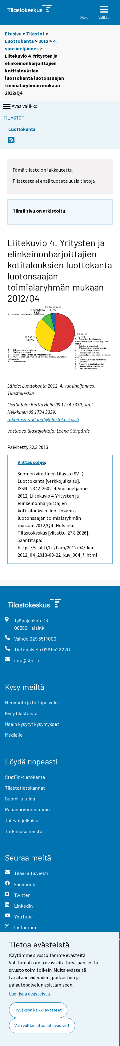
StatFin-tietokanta (25, 777)
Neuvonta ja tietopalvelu (31, 702)
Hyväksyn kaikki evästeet (38, 1010)
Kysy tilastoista (21, 713)
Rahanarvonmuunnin (27, 809)
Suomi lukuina (20, 798)
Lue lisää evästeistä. (30, 994)
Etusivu (13, 34)
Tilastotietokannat (25, 788)
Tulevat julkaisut (22, 820)
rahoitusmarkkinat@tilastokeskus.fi (43, 419)
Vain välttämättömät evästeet (41, 1025)
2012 (43, 41)
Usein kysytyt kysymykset (32, 724)
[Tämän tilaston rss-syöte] (11, 141)
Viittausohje (31, 462)
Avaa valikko (25, 106)
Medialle (14, 735)
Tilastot (35, 34)
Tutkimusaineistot (24, 831)
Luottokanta (20, 41)
